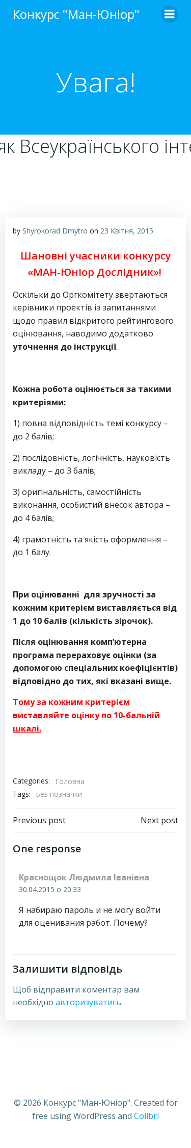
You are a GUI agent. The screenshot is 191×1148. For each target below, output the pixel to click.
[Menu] (169, 14)
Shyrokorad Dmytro (55, 231)
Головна (70, 781)
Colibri (146, 1115)
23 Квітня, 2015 (126, 231)
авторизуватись (88, 1002)
